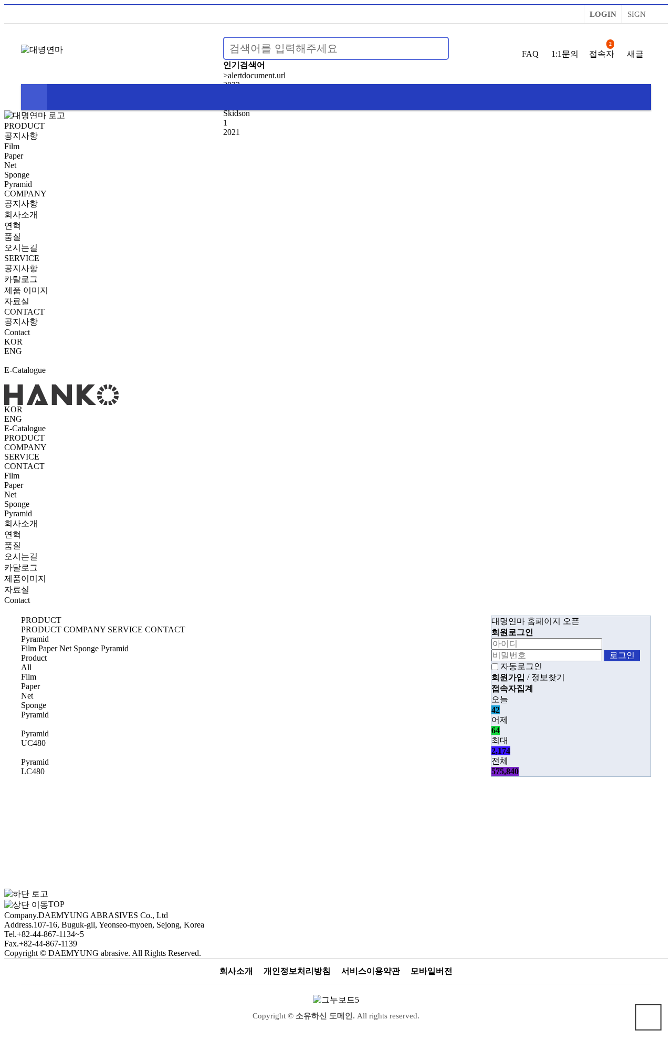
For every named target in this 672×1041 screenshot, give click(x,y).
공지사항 (21, 135)
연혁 (12, 225)
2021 (231, 132)
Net (10, 165)
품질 (12, 236)
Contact (17, 332)
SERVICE (21, 258)
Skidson (236, 113)
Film (11, 146)
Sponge (16, 174)
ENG (13, 351)
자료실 (16, 301)
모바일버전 (432, 970)
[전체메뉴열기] (34, 97)
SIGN (636, 14)
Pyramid (18, 184)
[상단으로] (648, 1017)
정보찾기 (548, 677)
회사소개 (21, 214)
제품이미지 (25, 578)
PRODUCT (24, 125)
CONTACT (24, 311)
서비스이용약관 (370, 970)
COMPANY (25, 193)
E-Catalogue (25, 370)
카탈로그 (21, 279)
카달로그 (21, 567)
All (26, 667)
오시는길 (21, 247)
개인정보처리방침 (297, 970)
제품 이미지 (26, 290)
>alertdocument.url (254, 75)
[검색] (435, 48)
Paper (13, 155)
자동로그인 (521, 666)
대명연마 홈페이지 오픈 (535, 621)
